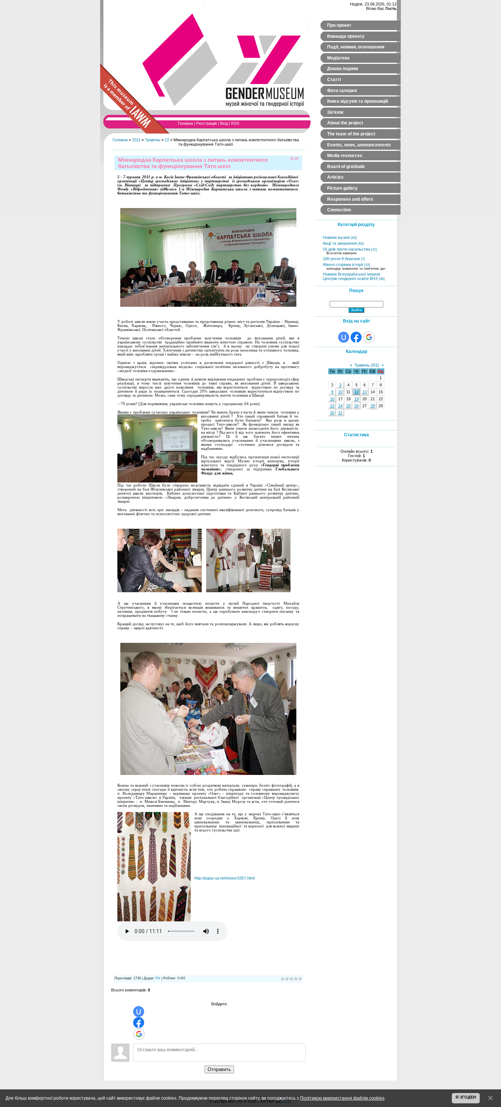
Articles (335, 177)
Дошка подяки (342, 68)
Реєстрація (206, 123)
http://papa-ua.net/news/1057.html (224, 878)
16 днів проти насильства (346, 249)
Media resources (344, 155)
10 (340, 392)
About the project (345, 122)
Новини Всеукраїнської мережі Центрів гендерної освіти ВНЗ (351, 276)
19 (356, 399)
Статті (334, 79)
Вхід (224, 123)
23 (332, 406)
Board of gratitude (346, 166)
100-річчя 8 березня (341, 258)
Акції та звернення (340, 243)
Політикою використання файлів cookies (342, 1098)
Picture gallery (342, 188)
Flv (158, 978)
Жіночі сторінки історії (343, 264)
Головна (185, 123)
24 (340, 406)
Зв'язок (335, 112)
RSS (235, 123)
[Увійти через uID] (138, 1011)
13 (364, 392)
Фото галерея (342, 90)
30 (332, 413)
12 (167, 140)
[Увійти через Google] (139, 1034)
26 (356, 406)
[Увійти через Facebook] (138, 1022)
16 (332, 399)
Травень (152, 140)
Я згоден (466, 1097)
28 (372, 406)
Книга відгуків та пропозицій (357, 101)
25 (348, 406)
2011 (136, 140)
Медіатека (338, 58)
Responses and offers (350, 199)
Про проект (339, 25)
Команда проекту (346, 36)
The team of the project (351, 133)
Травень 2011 (366, 365)
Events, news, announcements (359, 145)
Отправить (219, 1069)
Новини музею (336, 237)
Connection (339, 209)
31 (340, 413)
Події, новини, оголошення (355, 47)
